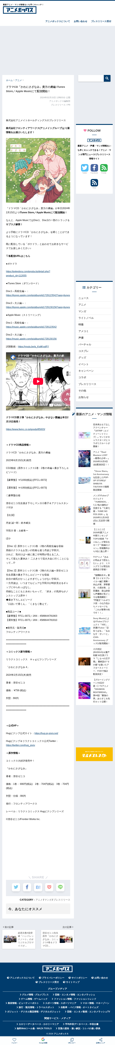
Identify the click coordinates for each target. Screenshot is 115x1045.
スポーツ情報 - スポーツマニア (60, 1003)
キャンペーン (86, 370)
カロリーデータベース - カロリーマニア (39, 1024)
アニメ (39, 899)
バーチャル (84, 344)
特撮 (81, 324)
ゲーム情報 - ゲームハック (34, 999)
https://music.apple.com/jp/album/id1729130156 (31, 339)
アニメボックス (61, 1034)
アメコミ (83, 331)
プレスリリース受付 (101, 21)
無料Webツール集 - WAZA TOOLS (34, 1028)
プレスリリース (61, 899)
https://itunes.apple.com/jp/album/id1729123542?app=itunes (38, 295)
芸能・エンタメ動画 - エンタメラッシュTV (88, 1011)
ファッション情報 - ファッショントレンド (75, 999)
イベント (83, 364)
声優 (81, 337)
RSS (94, 188)
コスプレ (83, 351)
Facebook (94, 173)
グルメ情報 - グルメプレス (35, 994)
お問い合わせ (80, 21)
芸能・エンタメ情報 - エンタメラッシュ (75, 994)
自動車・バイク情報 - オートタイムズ (80, 1007)
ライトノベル (86, 318)
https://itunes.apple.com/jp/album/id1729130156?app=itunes (38, 307)
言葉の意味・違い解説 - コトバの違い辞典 (79, 1028)
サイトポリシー (79, 978)
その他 (82, 390)
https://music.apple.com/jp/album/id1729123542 (31, 327)
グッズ (82, 357)
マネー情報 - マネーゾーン (96, 1003)
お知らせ (83, 397)
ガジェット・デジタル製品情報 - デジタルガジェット (34, 1011)
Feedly (103, 173)
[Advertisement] (57, 49)
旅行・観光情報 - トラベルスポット (36, 1007)
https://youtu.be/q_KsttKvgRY (33, 346)
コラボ (82, 377)
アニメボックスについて (57, 21)
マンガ (48, 899)
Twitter (84, 173)
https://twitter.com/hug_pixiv (20, 745)
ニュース (83, 298)
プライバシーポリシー (53, 978)
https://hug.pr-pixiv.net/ (46, 733)
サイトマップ (73, 982)
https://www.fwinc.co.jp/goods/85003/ (25, 429)
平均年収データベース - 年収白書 (82, 1024)
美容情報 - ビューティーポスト (23, 1003)
